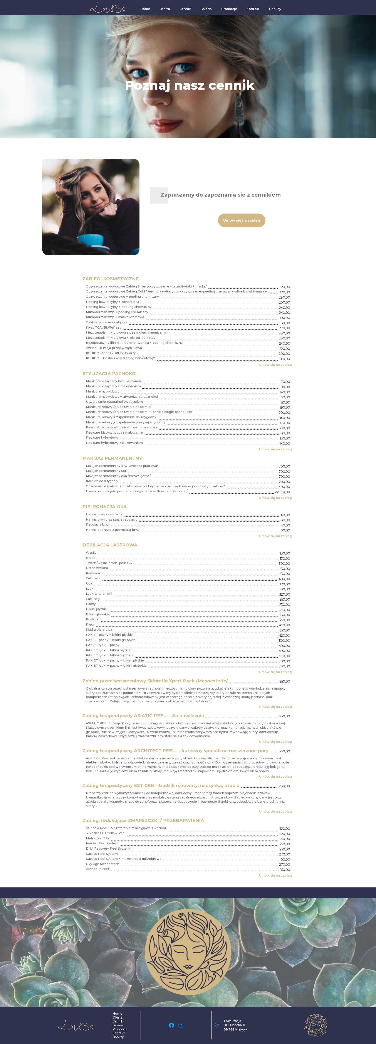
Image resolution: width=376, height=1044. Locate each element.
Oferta (164, 9)
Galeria (206, 9)
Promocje (229, 9)
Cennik (185, 9)
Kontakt (253, 9)
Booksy (275, 9)
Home (145, 9)
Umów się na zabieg (275, 364)
